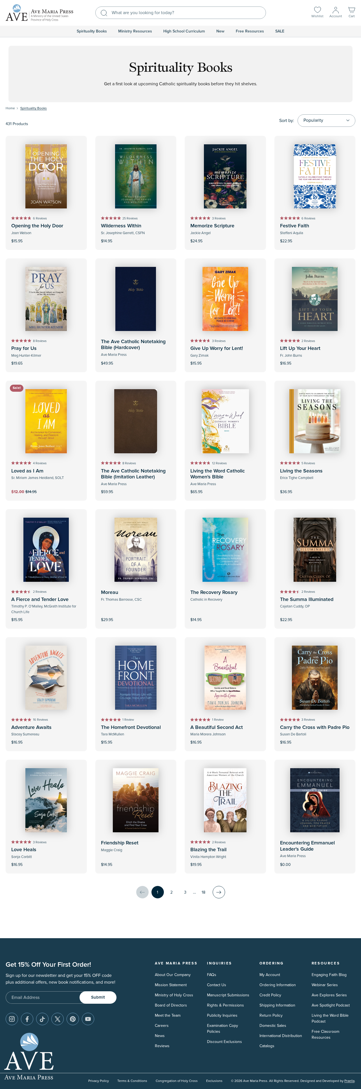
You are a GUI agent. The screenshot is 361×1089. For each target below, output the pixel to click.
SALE (279, 31)
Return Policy (271, 1015)
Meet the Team (167, 1015)
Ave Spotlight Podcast (331, 1005)
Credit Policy (270, 995)
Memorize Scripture (212, 226)
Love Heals (23, 850)
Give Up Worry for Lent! (216, 348)
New (220, 31)
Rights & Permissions (225, 1005)
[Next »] (219, 892)
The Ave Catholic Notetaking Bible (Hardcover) (133, 345)
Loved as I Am (27, 471)
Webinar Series (325, 985)
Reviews (162, 1046)
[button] (351, 13)
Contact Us (216, 985)
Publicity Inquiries (222, 1015)
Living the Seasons (301, 471)
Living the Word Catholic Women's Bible (217, 474)
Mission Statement (171, 985)
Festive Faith (294, 226)
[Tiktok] (42, 1019)
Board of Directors (171, 1005)
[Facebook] (27, 1019)
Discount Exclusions (224, 1041)
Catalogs (266, 1046)
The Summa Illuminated (306, 599)
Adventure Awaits (31, 727)
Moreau (109, 592)
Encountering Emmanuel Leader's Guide (307, 846)
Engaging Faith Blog (329, 974)
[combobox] (180, 12)
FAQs (211, 974)
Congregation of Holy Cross (177, 1081)
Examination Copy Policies (222, 1028)
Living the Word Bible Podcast (330, 1018)
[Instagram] (12, 1019)
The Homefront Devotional (131, 727)
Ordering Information (277, 985)
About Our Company (173, 974)
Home (10, 108)
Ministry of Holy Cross (174, 995)
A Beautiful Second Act (216, 727)
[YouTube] (88, 1019)
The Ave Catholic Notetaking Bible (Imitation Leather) (133, 474)
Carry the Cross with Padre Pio (314, 727)
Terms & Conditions (132, 1081)
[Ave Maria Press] (39, 12)
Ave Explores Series (329, 995)
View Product (314, 861)
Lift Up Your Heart (300, 348)
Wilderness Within (121, 226)
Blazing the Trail (208, 850)
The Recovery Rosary (213, 592)
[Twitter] (57, 1019)
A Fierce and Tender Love (40, 599)
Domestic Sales (272, 1025)
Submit (98, 997)
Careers (162, 1025)
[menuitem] (92, 31)
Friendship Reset (119, 843)
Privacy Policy (98, 1081)
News (160, 1035)
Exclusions (214, 1081)
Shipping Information (277, 1005)
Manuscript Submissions (228, 995)
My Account (269, 974)
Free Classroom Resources (325, 1034)
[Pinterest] (73, 1019)
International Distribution (280, 1035)
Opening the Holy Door (37, 226)
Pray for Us (24, 348)
